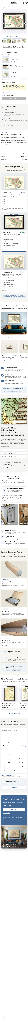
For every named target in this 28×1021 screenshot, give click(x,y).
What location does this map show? (10, 730)
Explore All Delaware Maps (14, 713)
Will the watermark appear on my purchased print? (12, 746)
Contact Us (14, 787)
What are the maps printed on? (9, 750)
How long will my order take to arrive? (11, 758)
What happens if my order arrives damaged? (12, 766)
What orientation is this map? (9, 738)
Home (3, 7)
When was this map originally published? (11, 734)
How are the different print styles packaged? (12, 762)
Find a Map (14, 809)
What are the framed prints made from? (11, 754)
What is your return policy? (8, 770)
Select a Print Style (14, 98)
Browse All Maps (6, 812)
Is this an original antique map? (9, 742)
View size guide (23, 79)
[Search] (24, 3)
